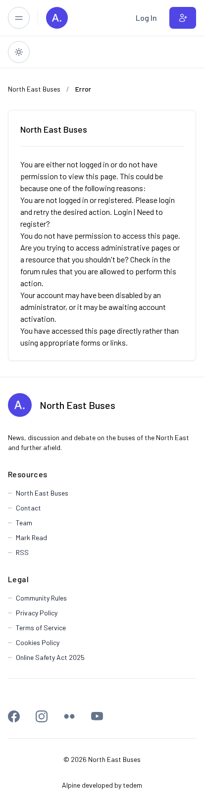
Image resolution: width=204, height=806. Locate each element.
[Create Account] (182, 18)
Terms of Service (41, 627)
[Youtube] (97, 716)
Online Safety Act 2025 (50, 657)
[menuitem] (146, 18)
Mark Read (31, 537)
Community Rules (41, 598)
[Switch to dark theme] (19, 52)
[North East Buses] (57, 18)
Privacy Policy (36, 612)
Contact (28, 508)
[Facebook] (14, 716)
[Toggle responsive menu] (19, 18)
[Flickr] (69, 716)
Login (122, 211)
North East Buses (77, 405)
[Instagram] (42, 716)
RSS (22, 552)
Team (24, 522)
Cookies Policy (37, 642)
